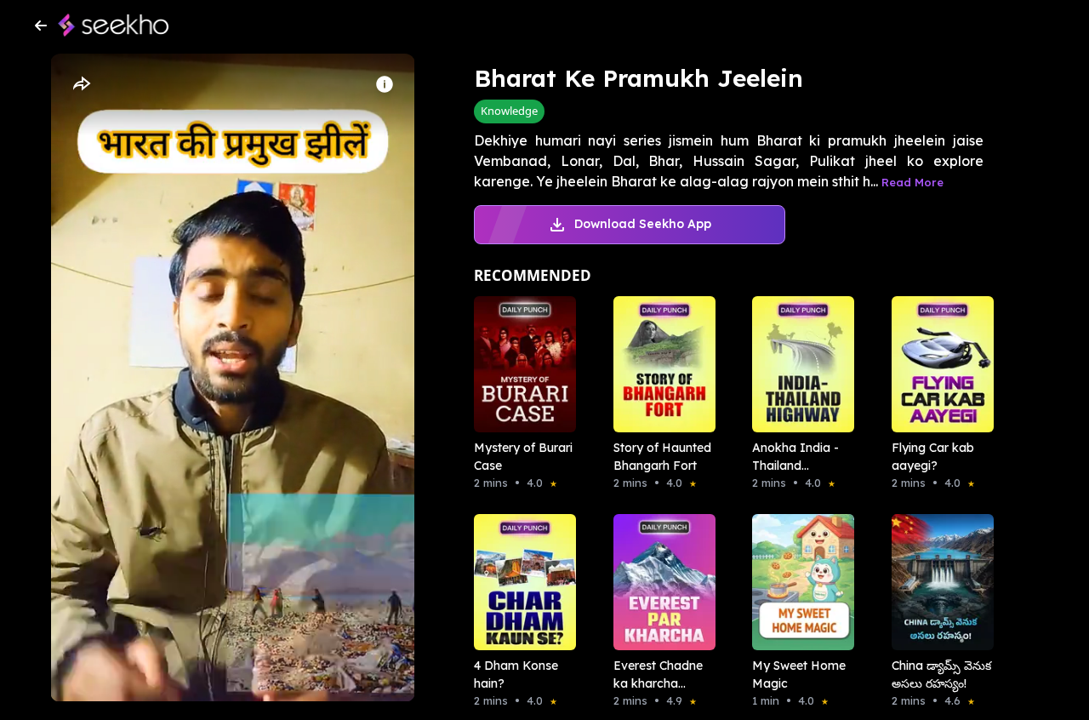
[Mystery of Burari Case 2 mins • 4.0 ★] (520, 364)
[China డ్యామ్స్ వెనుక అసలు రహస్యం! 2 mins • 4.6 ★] (938, 582)
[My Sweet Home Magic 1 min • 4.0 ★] (798, 582)
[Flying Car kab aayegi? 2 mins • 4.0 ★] (938, 364)
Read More (912, 182)
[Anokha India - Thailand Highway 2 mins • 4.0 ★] (798, 364)
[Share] (81, 84)
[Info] (385, 84)
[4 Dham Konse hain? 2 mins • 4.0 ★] (520, 582)
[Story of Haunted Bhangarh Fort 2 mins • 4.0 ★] (659, 364)
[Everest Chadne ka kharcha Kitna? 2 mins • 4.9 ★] (659, 582)
